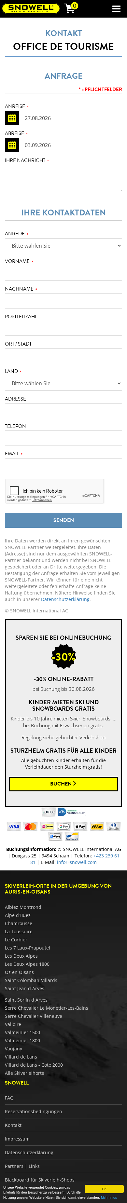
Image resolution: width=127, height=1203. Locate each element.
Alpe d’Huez (18, 915)
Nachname (21, 289)
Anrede (16, 234)
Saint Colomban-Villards (31, 980)
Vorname (19, 261)
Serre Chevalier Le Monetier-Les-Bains (46, 1008)
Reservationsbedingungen (33, 1111)
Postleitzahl (21, 316)
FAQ (9, 1098)
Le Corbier (16, 939)
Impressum (17, 1139)
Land (13, 371)
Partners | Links (22, 1166)
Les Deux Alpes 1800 (27, 964)
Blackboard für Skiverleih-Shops (40, 1180)
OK (104, 1188)
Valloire (13, 1024)
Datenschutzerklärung (65, 599)
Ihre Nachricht (27, 160)
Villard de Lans (21, 1057)
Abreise (16, 133)
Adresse (15, 399)
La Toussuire (19, 931)
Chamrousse (18, 923)
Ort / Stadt (18, 344)
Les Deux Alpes (21, 956)
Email (13, 454)
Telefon (15, 426)
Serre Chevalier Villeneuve (33, 1016)
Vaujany (13, 1049)
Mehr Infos (109, 1197)
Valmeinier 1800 (22, 1040)
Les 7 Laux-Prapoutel (27, 948)
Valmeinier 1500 (22, 1032)
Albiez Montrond (23, 907)
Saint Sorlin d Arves (26, 1000)
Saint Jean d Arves (24, 988)
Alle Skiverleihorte (24, 1073)
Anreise (17, 106)
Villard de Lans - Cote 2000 (34, 1065)
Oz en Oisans (19, 972)
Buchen (61, 784)
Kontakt (13, 1125)
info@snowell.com (77, 862)
